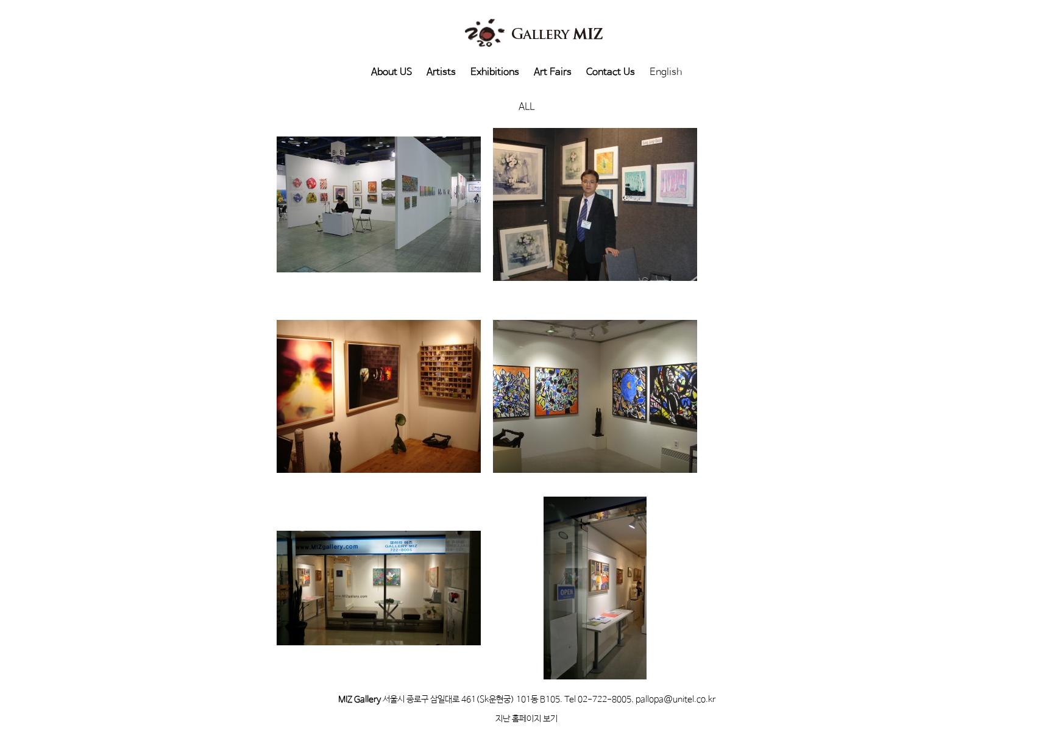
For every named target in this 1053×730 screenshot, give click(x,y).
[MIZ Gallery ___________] (595, 204)
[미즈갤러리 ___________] (595, 588)
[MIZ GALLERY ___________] (379, 204)
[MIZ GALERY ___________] (379, 396)
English (666, 72)
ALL (526, 107)
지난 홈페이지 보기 (526, 719)
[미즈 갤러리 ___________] (379, 588)
